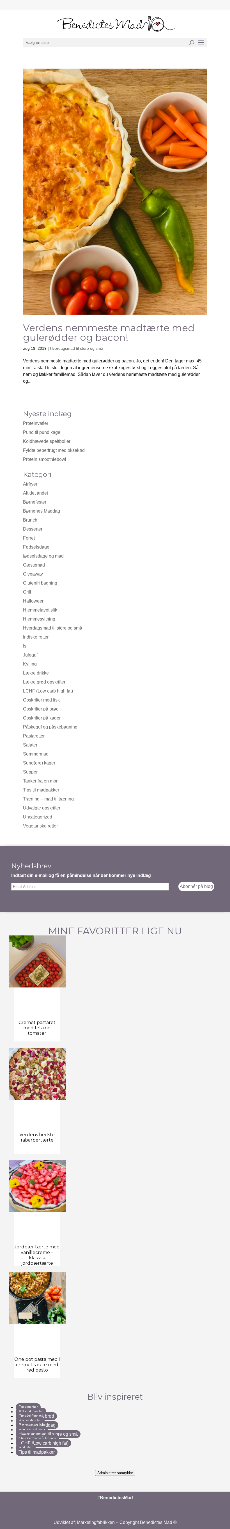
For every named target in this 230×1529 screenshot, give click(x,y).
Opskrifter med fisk (41, 700)
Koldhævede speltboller (46, 441)
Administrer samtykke (115, 1473)
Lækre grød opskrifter (44, 682)
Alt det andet (35, 493)
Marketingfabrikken (96, 1522)
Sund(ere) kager (39, 763)
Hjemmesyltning (39, 619)
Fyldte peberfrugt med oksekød (54, 450)
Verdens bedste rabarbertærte (37, 1137)
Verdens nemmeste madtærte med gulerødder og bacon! (109, 332)
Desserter (32, 529)
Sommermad (36, 754)
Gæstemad (34, 565)
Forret (29, 538)
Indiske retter (36, 637)
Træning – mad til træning (48, 799)
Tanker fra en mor (40, 781)
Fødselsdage (36, 547)
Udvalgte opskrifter (41, 808)
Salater (30, 745)
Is (24, 646)
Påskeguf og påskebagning (50, 727)
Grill (27, 592)
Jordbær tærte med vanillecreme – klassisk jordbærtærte (37, 1255)
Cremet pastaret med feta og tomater (37, 1028)
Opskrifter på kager (42, 718)
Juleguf (30, 655)
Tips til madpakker (41, 790)
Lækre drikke (36, 673)
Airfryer (30, 484)
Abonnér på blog (196, 886)
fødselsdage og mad (43, 556)
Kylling (30, 664)
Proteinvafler (35, 423)
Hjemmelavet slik (40, 610)
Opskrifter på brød (41, 709)
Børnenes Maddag (41, 511)
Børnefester (34, 502)
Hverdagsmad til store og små (76, 348)
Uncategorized (37, 817)
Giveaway (33, 574)
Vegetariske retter (40, 826)
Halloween (34, 601)
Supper (30, 772)
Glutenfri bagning (40, 583)
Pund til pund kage (41, 432)
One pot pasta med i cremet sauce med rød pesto (37, 1365)
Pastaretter (34, 736)
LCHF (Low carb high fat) (48, 691)
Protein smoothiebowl (44, 459)
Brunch (30, 520)
